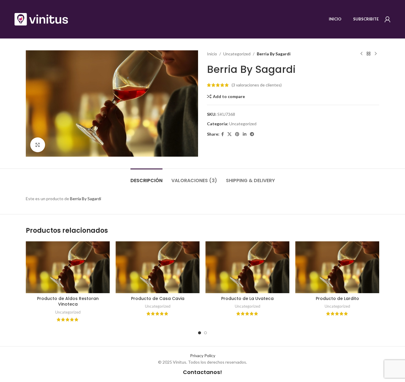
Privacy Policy (202, 355)
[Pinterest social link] (237, 134)
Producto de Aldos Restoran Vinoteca (68, 301)
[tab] (146, 177)
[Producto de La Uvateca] (247, 267)
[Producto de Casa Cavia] (158, 267)
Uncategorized (237, 53)
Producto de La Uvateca (247, 298)
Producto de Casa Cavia (157, 298)
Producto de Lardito (337, 298)
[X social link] (229, 134)
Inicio (212, 53)
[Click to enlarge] (37, 144)
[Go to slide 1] (199, 332)
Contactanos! (202, 372)
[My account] (387, 19)
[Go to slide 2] (205, 332)
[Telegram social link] (252, 134)
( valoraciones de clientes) (257, 84)
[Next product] (375, 53)
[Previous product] (361, 53)
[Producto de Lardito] (337, 267)
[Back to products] (368, 53)
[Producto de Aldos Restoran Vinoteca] (68, 267)
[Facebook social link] (222, 134)
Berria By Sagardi (85, 198)
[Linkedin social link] (244, 134)
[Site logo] (41, 18)
